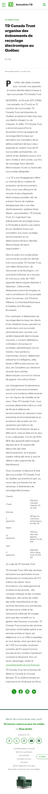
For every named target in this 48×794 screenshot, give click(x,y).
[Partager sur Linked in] (27, 691)
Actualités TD (24, 4)
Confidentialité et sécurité (24, 748)
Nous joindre (25, 728)
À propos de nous (24, 759)
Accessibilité (24, 755)
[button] (3, 5)
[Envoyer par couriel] (34, 691)
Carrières (24, 762)
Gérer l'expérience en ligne (24, 766)
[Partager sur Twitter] (14, 691)
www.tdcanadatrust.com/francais (22, 664)
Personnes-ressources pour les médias (24, 724)
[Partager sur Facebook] (20, 691)
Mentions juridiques (24, 752)
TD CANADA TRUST (12, 20)
